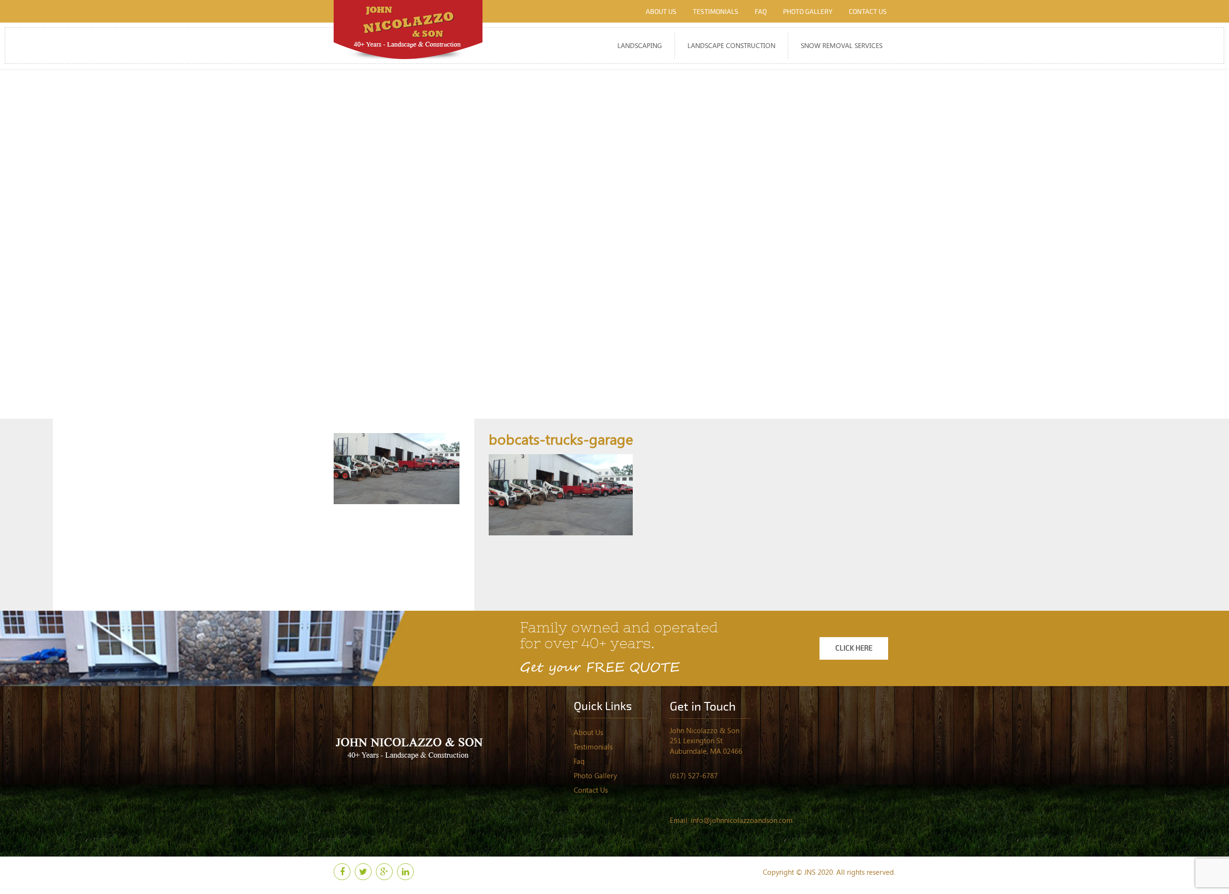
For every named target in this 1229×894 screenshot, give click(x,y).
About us (661, 12)
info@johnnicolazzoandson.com (742, 820)
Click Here (853, 648)
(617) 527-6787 (694, 775)
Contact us (868, 12)
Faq (761, 12)
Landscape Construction (731, 45)
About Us (588, 732)
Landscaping (639, 45)
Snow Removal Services (841, 45)
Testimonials (715, 12)
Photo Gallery (807, 12)
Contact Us (591, 790)
